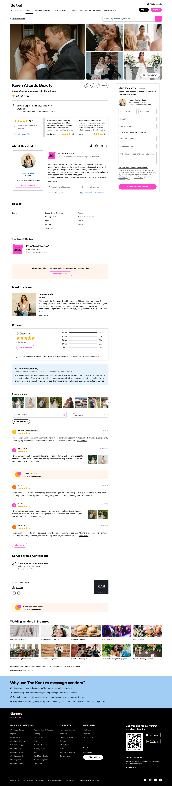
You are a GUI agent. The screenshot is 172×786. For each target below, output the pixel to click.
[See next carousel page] (108, 402)
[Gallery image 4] (143, 37)
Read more (52, 181)
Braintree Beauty (18, 19)
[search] (64, 415)
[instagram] (96, 146)
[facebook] (91, 146)
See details (51, 111)
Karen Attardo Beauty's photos (21, 670)
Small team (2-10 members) (94, 193)
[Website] (102, 146)
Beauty (27, 666)
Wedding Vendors (16, 666)
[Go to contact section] (107, 147)
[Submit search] (158, 19)
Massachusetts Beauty (39, 666)
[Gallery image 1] (47, 52)
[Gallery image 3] (104, 66)
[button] (36, 253)
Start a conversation (32, 476)
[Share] (86, 85)
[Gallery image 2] (104, 37)
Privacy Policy (139, 178)
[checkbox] (120, 132)
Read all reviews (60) (22, 134)
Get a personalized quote (27, 569)
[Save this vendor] (92, 85)
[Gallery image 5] (143, 66)
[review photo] (18, 402)
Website (19, 588)
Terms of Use (123, 172)
